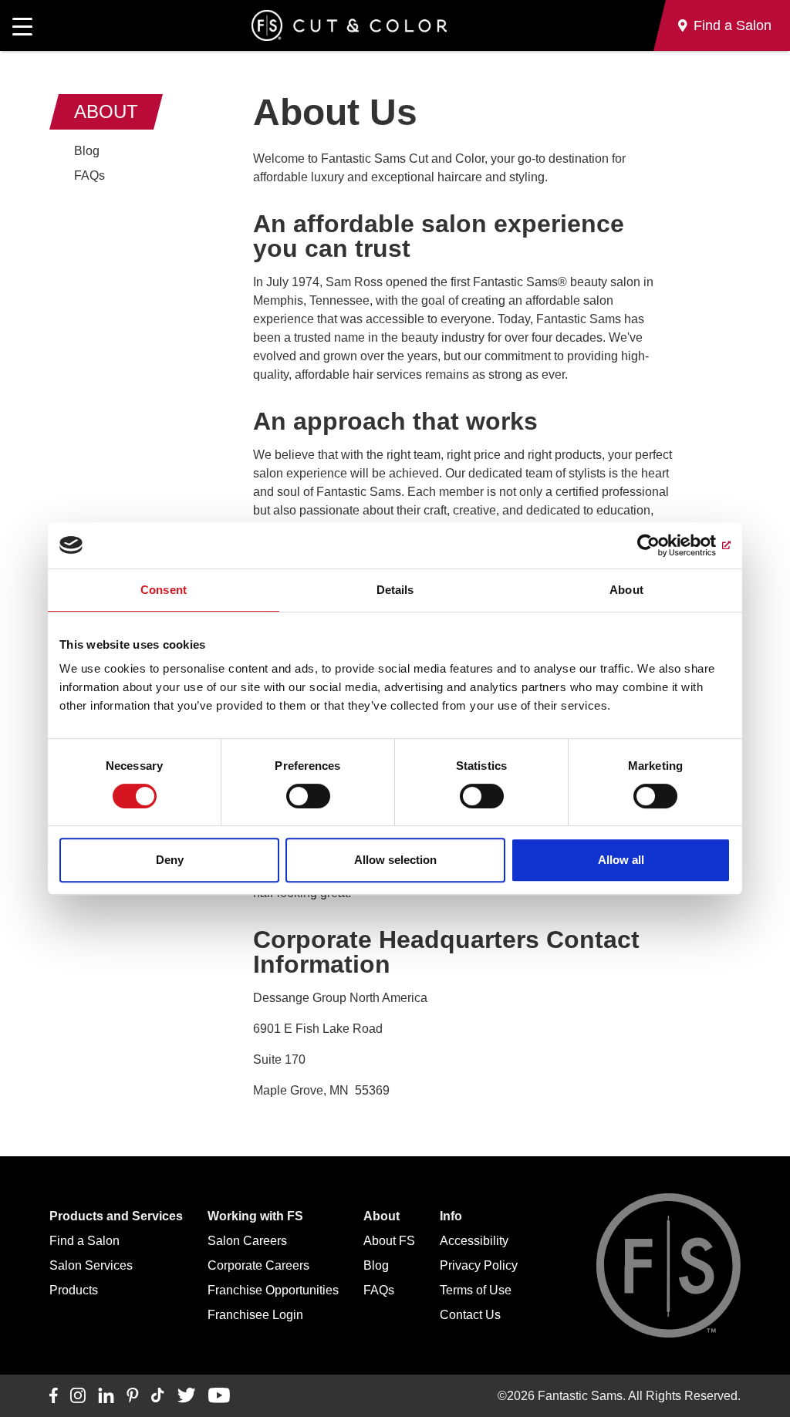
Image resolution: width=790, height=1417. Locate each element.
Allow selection (395, 859)
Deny (170, 859)
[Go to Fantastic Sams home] (349, 25)
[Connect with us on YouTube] (219, 1396)
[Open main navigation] (22, 25)
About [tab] (626, 589)
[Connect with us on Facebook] (53, 1396)
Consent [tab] (163, 589)
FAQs (89, 175)
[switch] (308, 796)
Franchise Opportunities (273, 1290)
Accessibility (474, 1240)
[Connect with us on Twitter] (186, 1396)
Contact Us (470, 1314)
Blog (87, 150)
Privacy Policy (479, 1265)
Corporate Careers (258, 1265)
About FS (389, 1240)
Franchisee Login (255, 1314)
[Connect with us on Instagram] (78, 1396)
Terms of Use (475, 1290)
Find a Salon (84, 1240)
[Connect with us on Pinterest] (133, 1396)
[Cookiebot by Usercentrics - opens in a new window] (663, 545)
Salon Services (91, 1265)
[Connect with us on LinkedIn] (106, 1396)
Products (73, 1290)
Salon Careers (247, 1240)
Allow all (621, 859)
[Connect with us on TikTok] (157, 1396)
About (106, 111)
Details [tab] (395, 589)
